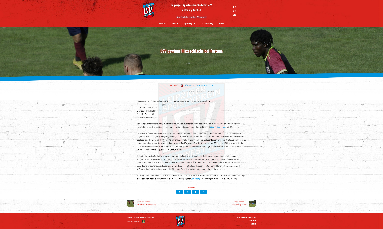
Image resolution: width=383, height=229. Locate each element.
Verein (161, 23)
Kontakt (222, 23)
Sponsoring (188, 23)
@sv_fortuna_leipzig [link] (218, 127)
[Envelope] (234, 14)
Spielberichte (200, 91)
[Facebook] (234, 6)
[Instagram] (234, 10)
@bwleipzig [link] (195, 178)
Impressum (252, 221)
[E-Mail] (179, 192)
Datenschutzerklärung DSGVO (246, 217)
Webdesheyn (136, 221)
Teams (173, 23)
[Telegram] (203, 192)
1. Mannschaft (190, 91)
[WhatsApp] (195, 192)
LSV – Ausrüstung (207, 23)
